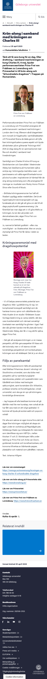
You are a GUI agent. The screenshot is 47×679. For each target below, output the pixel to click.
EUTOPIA (7, 654)
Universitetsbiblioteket (14, 640)
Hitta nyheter (21, 23)
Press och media (10, 650)
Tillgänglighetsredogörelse (14, 671)
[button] (18, 16)
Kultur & (10, 516)
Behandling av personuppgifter (9, 662)
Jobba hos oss (9, 647)
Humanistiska (16, 50)
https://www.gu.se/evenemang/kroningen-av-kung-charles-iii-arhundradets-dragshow (23, 472)
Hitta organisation (10, 605)
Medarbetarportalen (13, 636)
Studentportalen (11, 632)
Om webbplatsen (10, 658)
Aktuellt (10, 23)
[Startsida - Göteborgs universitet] (38, 669)
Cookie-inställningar (11, 667)
